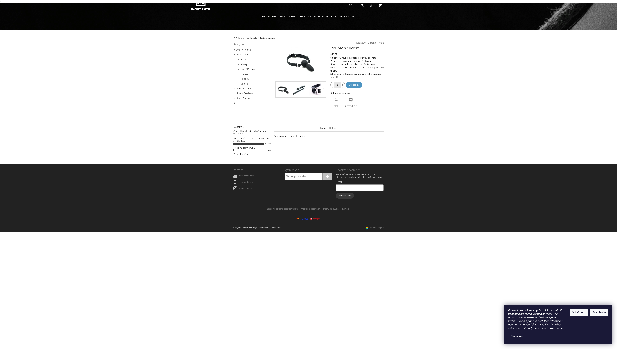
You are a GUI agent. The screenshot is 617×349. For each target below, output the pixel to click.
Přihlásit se (345, 195)
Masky (243, 64)
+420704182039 (246, 182)
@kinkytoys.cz (245, 188)
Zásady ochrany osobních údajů (543, 328)
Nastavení (517, 336)
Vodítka (244, 83)
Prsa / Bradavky (245, 93)
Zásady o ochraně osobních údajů (282, 209)
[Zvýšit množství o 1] (343, 85)
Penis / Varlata (244, 88)
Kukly (243, 59)
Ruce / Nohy (243, 98)
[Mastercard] (297, 219)
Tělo (238, 103)
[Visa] (304, 219)
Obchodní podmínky (310, 209)
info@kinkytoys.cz (247, 176)
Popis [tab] (323, 128)
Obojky (244, 74)
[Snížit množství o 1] (332, 85)
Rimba (380, 43)
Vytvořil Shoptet (377, 228)
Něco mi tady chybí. (244, 148)
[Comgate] (315, 219)
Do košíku (354, 85)
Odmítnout (578, 312)
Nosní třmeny (247, 69)
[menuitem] (268, 16)
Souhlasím (599, 312)
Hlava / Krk (242, 54)
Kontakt (345, 209)
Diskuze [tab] (333, 128)
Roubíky (244, 79)
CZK (351, 5)
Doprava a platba (331, 209)
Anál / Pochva (243, 49)
